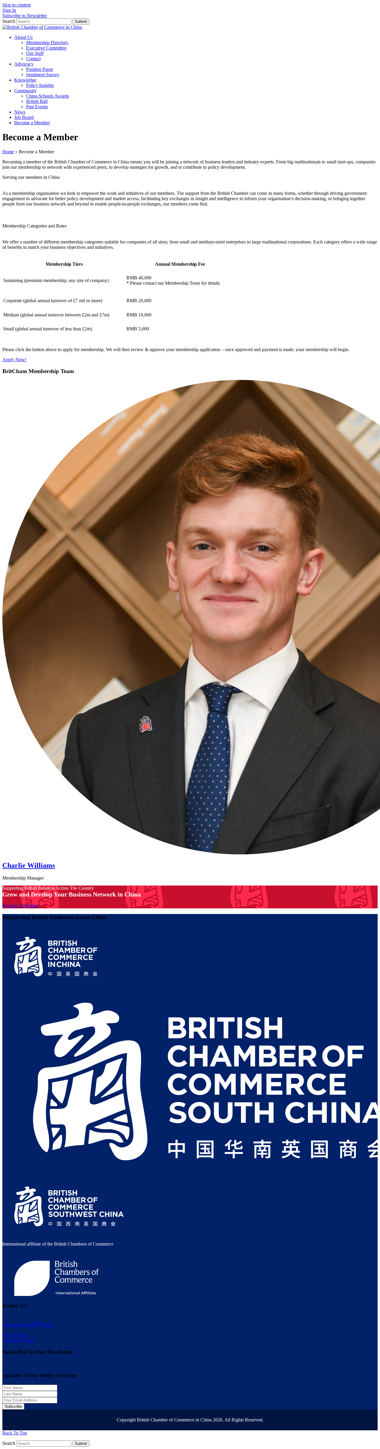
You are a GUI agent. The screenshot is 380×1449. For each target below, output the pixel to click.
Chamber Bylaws (18, 1340)
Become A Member (20, 905)
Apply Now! (14, 359)
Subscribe (13, 1406)
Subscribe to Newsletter (24, 15)
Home (8, 151)
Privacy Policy (16, 1334)
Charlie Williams (28, 865)
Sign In (9, 10)
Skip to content (16, 4)
